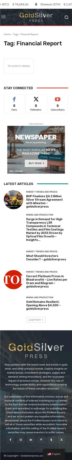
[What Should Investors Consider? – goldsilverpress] (13, 255)
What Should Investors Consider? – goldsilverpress (46, 257)
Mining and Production (39, 215)
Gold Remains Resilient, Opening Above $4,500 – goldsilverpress (43, 305)
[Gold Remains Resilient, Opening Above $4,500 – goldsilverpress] (13, 303)
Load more (35, 319)
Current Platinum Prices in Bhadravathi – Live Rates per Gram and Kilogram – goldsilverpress (46, 281)
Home (7, 34)
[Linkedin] (31, 439)
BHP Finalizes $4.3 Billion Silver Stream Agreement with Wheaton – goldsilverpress (44, 201)
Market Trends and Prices (41, 192)
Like (14, 97)
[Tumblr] (51, 439)
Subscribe (58, 97)
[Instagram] (20, 439)
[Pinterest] (41, 439)
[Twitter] (61, 439)
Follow (36, 97)
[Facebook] (10, 439)
